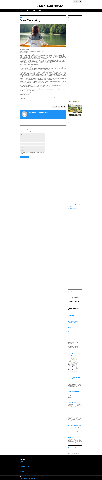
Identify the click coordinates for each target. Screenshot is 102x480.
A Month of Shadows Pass (73, 293)
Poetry (32, 13)
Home (22, 10)
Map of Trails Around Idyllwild (73, 297)
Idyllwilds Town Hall (71, 320)
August (27, 13)
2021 (24, 13)
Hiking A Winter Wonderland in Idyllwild (73, 309)
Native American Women (72, 322)
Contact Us (34, 10)
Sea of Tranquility (26, 106)
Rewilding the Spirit (71, 326)
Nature (69, 323)
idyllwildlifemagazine (30, 22)
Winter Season (70, 327)
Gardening (69, 317)
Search (80, 1)
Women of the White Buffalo (73, 301)
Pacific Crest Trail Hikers (72, 304)
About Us (28, 10)
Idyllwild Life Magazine (51, 5)
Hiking (69, 318)
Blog (40, 10)
